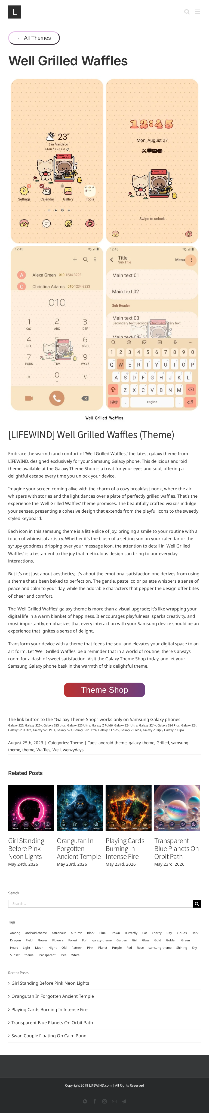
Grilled (162, 742)
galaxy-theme (141, 742)
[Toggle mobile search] (187, 11)
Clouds (182, 933)
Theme (76, 742)
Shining (181, 947)
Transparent (47, 955)
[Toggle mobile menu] (198, 11)
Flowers (57, 940)
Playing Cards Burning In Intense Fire (125, 848)
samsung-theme (160, 947)
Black (90, 933)
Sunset (15, 955)
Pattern (77, 947)
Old (64, 947)
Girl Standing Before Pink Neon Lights (26, 848)
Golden (171, 940)
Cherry (157, 933)
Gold (157, 940)
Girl (134, 940)
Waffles (43, 749)
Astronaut (59, 933)
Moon (39, 947)
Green (185, 940)
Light (26, 947)
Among (15, 933)
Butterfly (131, 933)
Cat (144, 933)
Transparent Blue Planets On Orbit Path (176, 848)
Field (29, 940)
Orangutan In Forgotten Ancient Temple (79, 848)
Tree (63, 955)
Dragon (15, 940)
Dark (195, 933)
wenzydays (73, 749)
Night (52, 947)
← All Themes (34, 38)
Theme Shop (104, 689)
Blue (102, 933)
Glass (145, 940)
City (169, 933)
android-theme (113, 742)
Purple (117, 947)
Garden (121, 940)
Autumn (76, 933)
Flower (42, 940)
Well (57, 749)
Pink (90, 947)
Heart (14, 947)
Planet (102, 947)
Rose (140, 947)
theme (28, 749)
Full (84, 940)
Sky (194, 947)
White (75, 955)
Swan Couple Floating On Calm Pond (49, 1036)
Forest (72, 940)
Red (129, 947)
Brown (115, 933)
